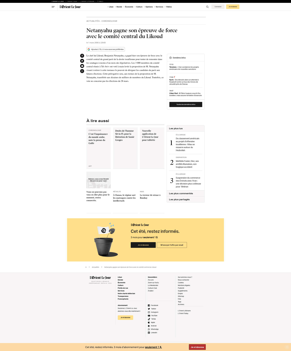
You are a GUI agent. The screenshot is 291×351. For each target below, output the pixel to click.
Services (121, 291)
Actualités (93, 21)
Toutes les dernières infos (185, 104)
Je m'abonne (197, 347)
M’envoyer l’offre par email (172, 245)
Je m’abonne (143, 245)
